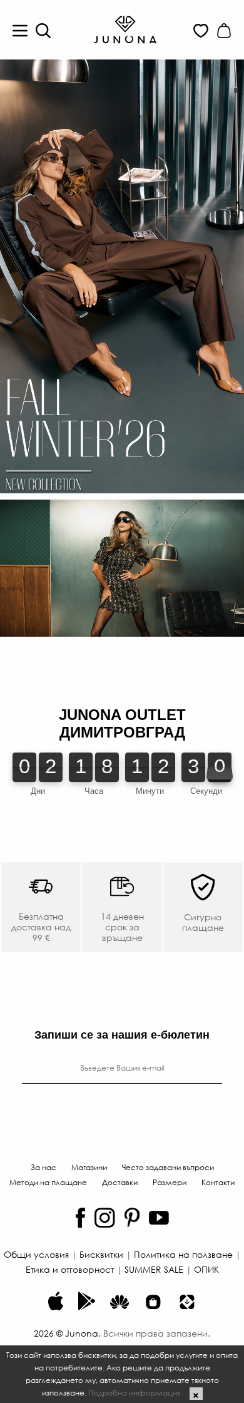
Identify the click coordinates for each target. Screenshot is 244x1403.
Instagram (104, 1218)
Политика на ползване (183, 1254)
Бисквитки (101, 1254)
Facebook (80, 1218)
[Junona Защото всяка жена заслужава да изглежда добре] (125, 29)
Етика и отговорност (70, 1269)
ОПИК (206, 1269)
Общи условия (36, 1254)
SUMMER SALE (154, 1269)
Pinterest (132, 1218)
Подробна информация (134, 1392)
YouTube (159, 1218)
